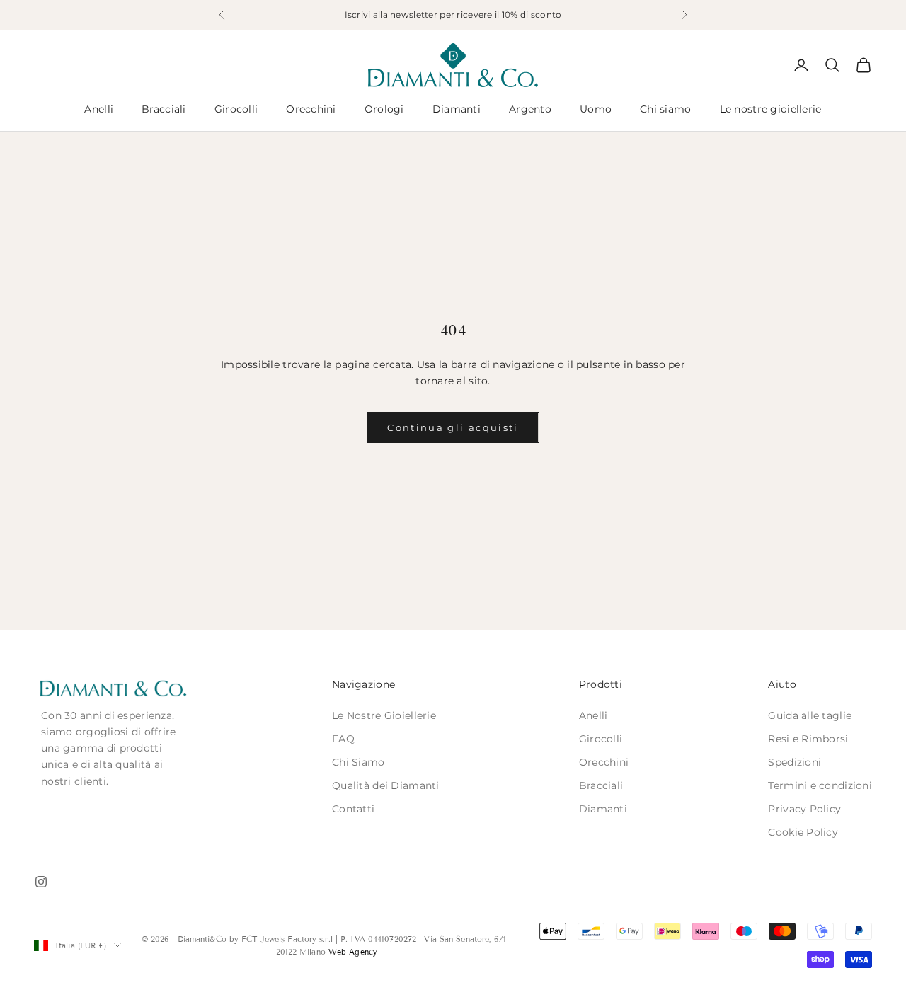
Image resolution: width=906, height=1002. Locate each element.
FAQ (343, 738)
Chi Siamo (358, 762)
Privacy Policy (804, 808)
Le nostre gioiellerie (771, 109)
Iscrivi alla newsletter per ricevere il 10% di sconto (453, 14)
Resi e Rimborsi (808, 738)
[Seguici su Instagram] (41, 882)
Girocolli (236, 109)
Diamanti (456, 109)
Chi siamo (666, 109)
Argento (530, 109)
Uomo (596, 109)
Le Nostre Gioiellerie (384, 715)
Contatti (353, 808)
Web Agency (352, 952)
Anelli (98, 109)
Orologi (384, 109)
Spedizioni (794, 762)
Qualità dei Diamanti (386, 785)
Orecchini (311, 109)
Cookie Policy (803, 832)
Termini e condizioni (820, 785)
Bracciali (164, 109)
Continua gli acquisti (452, 427)
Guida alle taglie (809, 715)
